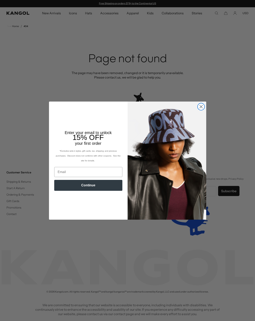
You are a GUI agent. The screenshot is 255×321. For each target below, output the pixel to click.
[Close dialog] (201, 106)
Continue (88, 185)
